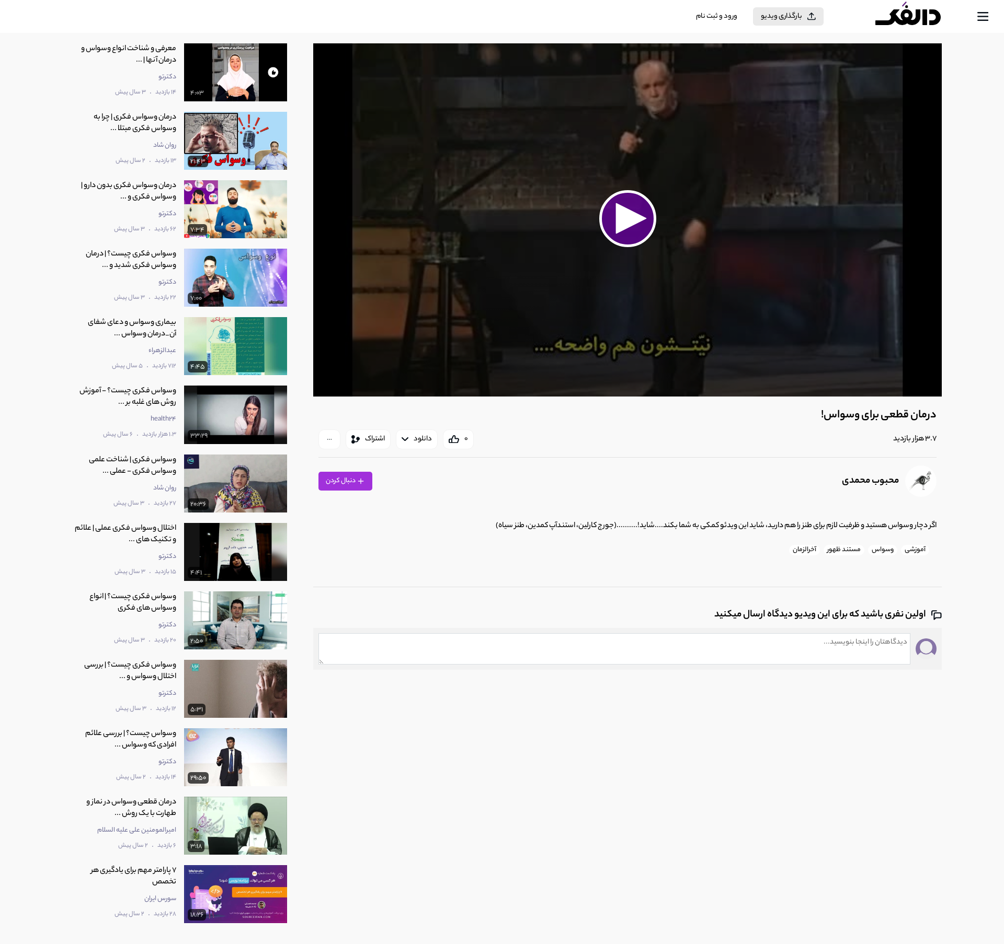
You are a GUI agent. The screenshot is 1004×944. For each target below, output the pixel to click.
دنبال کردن (341, 480)
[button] (627, 218)
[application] (627, 220)
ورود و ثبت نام (716, 16)
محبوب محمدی (870, 481)
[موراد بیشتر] (329, 439)
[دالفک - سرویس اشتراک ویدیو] (917, 16)
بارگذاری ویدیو (781, 16)
